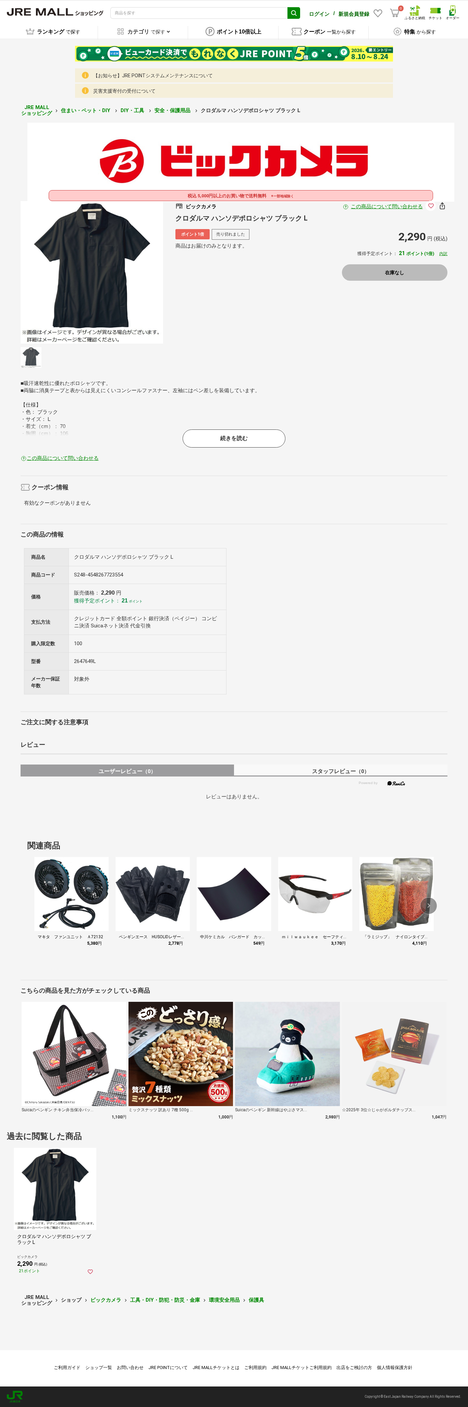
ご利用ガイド (67, 1367)
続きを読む (234, 438)
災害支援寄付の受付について (124, 91)
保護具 (256, 1300)
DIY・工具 (133, 110)
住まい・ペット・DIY (86, 110)
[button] (428, 905)
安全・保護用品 (173, 110)
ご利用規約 (255, 1367)
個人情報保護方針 (394, 1367)
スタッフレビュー (340, 771)
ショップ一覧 (98, 1367)
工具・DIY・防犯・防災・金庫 (165, 1300)
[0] (394, 13)
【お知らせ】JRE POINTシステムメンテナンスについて (153, 75)
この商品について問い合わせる (387, 206)
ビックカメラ (105, 1300)
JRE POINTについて (168, 1367)
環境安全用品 (224, 1300)
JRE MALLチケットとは (216, 1367)
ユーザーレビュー (127, 771)
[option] (92, 272)
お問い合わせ (130, 1367)
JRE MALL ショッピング (36, 110)
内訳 (443, 253)
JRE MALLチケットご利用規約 (301, 1367)
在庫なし (394, 272)
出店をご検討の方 (354, 1367)
